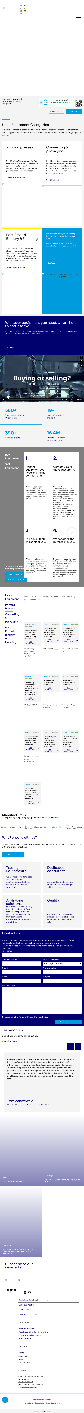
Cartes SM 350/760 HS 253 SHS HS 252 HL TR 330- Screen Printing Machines (31, 793)
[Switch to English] (21, 5)
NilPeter (66, 624)
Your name (7, 951)
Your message (8, 985)
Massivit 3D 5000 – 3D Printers (49, 683)
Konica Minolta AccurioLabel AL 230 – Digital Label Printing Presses (32, 635)
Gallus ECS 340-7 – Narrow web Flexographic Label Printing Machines (32, 741)
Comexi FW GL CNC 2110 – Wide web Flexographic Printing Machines (70, 742)
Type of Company (51, 960)
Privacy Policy (41, 1017)
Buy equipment (13, 574)
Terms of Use (25, 1017)
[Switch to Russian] (21, 13)
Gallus (27, 732)
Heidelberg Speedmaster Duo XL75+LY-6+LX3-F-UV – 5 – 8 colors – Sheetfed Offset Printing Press (32, 689)
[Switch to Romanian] (25, 5)
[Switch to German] (25, 10)
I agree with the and (26, 1017)
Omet (46, 624)
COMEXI (66, 732)
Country (6, 968)
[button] (70, 1046)
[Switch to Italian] (25, 8)
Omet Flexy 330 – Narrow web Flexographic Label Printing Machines (51, 632)
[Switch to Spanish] (21, 10)
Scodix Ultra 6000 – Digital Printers (69, 683)
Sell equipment (14, 580)
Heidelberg (29, 676)
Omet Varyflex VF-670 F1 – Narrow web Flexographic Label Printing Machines (50, 742)
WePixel (47, 1411)
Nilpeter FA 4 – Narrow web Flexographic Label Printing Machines (69, 632)
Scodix (65, 676)
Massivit (47, 676)
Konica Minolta (30, 624)
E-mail (5, 977)
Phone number (49, 968)
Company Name (9, 960)
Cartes (27, 784)
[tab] (8, 456)
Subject (46, 977)
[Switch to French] (21, 8)
